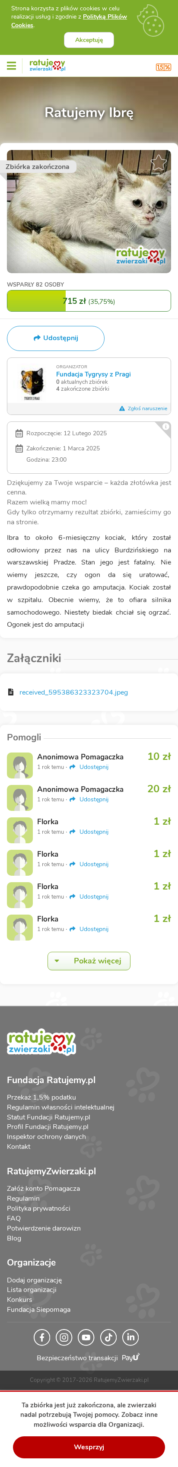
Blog (14, 1238)
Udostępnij (93, 767)
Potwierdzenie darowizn (44, 1228)
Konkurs (19, 1299)
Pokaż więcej (97, 961)
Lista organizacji (32, 1290)
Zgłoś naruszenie (147, 408)
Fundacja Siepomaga (38, 1309)
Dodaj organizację (34, 1280)
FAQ (14, 1218)
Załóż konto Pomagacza (43, 1188)
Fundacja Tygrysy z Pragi (93, 374)
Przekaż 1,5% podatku (41, 1097)
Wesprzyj (89, 1447)
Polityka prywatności (38, 1208)
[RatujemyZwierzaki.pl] (48, 63)
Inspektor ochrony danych (46, 1137)
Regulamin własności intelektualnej (60, 1107)
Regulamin (23, 1198)
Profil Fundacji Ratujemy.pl (48, 1127)
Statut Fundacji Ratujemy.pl (48, 1117)
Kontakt (18, 1146)
